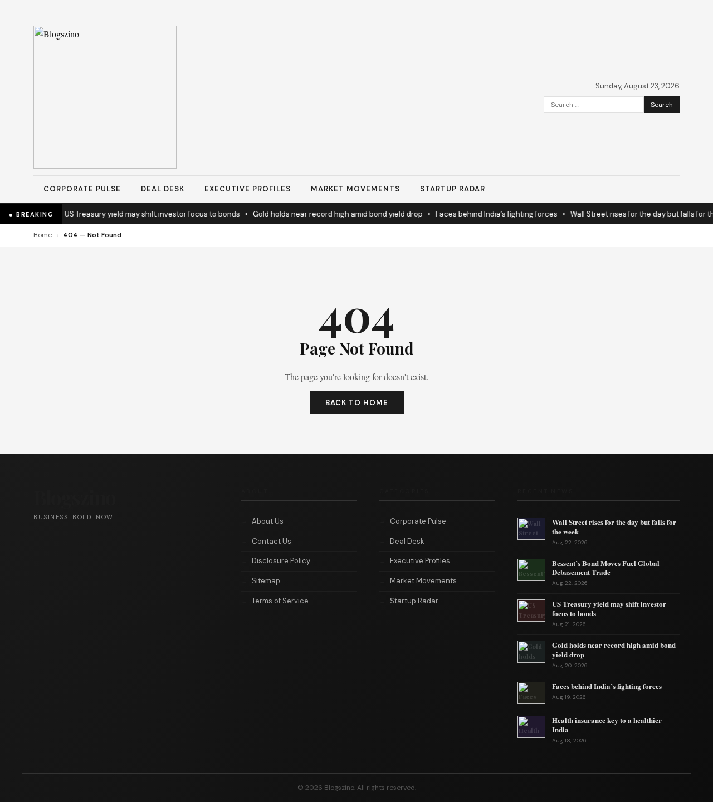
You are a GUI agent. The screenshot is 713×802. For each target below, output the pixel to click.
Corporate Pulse (82, 189)
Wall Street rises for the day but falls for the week (614, 526)
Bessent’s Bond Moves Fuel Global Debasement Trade (606, 568)
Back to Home (356, 402)
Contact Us (271, 541)
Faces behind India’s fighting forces (490, 214)
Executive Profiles (247, 189)
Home (42, 234)
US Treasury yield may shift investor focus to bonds (145, 214)
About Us (268, 521)
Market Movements (355, 189)
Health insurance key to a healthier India (607, 725)
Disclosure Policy (281, 560)
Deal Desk (162, 189)
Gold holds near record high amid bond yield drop (331, 214)
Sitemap (266, 580)
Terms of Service (280, 601)
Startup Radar (452, 189)
